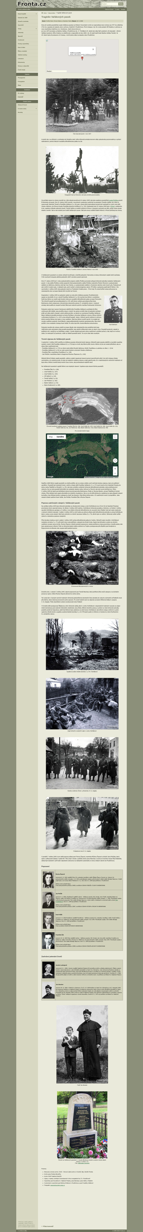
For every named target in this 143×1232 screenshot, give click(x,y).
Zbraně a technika (23, 21)
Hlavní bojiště (22, 14)
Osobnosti (21, 40)
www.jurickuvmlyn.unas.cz (57, 1185)
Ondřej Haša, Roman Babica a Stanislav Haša (58, 21)
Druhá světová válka (24, 9)
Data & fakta (51, 13)
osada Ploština (113, 200)
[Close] (93, 49)
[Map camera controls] (115, 460)
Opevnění (21, 25)
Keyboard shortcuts (90, 477)
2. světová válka (22, 1230)
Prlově (113, 206)
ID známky (21, 93)
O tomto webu (22, 108)
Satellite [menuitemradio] (60, 437)
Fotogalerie (21, 81)
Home (45, 13)
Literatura (21, 58)
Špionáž (20, 36)
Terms (116, 477)
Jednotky (20, 32)
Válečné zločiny (22, 55)
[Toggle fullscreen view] (115, 437)
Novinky (20, 112)
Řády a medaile (22, 51)
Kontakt (123, 9)
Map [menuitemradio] (51, 437)
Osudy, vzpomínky (23, 43)
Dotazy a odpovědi (23, 66)
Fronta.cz (122, 1230)
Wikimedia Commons (83, 1163)
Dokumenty (21, 62)
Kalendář (20, 97)
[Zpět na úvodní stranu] (33, 4)
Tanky (19, 28)
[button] (82, 58)
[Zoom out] (115, 473)
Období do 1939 (22, 17)
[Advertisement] (82, 1207)
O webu (117, 9)
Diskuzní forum (22, 105)
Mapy (19, 85)
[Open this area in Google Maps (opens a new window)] (50, 476)
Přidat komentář (48, 1226)
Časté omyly (21, 69)
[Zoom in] (115, 468)
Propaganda (21, 77)
